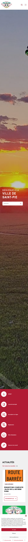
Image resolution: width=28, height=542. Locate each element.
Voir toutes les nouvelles (8, 466)
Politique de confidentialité (18, 540)
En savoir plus (9, 498)
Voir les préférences (14, 537)
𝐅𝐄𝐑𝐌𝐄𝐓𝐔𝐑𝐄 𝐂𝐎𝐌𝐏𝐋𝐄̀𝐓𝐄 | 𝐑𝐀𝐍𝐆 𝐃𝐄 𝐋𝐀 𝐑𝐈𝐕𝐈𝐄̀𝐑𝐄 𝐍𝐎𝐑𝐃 (13, 489)
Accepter (14, 529)
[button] (26, 515)
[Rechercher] (21, 4)
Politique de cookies (7, 540)
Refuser (14, 533)
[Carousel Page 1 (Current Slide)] (20, 382)
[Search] (21, 203)
